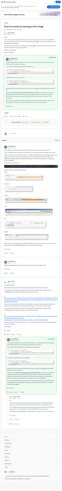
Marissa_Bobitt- (11, 32)
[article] (30, 199)
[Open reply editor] (31, 133)
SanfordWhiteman (13, 58)
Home (2, 6)
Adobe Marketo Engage (18, 6)
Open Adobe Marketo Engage (50, 14)
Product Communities (9, 6)
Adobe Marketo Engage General (30, 6)
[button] (53, 6)
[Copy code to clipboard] (56, 166)
